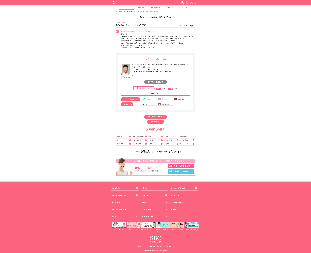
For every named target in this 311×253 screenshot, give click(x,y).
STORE (186, 3)
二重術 (166, 136)
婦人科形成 (120, 144)
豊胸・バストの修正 (138, 136)
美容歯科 (166, 144)
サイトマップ (138, 246)
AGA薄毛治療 (122, 11)
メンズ (184, 7)
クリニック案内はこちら (178, 188)
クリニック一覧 (146, 195)
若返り (150, 136)
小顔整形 (151, 140)
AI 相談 (182, 3)
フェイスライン (137, 140)
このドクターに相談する (155, 82)
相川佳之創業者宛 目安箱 (119, 209)
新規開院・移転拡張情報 (119, 195)
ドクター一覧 (175, 195)
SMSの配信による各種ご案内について (166, 246)
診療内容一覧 (116, 188)
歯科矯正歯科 (155, 7)
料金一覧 (144, 188)
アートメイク (184, 144)
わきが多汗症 (168, 140)
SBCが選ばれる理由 (177, 202)
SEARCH (191, 3)
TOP (126, 7)
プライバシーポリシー (150, 246)
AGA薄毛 (169, 7)
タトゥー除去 (184, 140)
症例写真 (144, 202)
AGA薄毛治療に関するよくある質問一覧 (135, 11)
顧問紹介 (114, 216)
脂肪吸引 (119, 136)
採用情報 (173, 209)
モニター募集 (116, 202)
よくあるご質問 (146, 209)
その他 (150, 144)
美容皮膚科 (141, 7)
